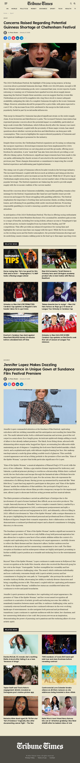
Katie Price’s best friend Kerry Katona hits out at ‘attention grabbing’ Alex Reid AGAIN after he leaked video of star (59, 720)
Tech (60, 8)
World (14, 8)
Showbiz (43, 8)
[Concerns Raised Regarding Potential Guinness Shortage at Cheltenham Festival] (40, 60)
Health (68, 8)
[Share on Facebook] (5, 38)
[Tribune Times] (40, 3)
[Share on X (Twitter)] (9, 38)
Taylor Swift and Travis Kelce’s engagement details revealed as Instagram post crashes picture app (19, 690)
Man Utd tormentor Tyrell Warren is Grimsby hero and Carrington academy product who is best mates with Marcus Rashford (58, 274)
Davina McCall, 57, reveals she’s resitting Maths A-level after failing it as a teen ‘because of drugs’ (20, 659)
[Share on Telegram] (21, 38)
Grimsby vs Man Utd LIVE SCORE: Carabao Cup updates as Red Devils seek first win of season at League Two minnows (59, 338)
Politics (24, 8)
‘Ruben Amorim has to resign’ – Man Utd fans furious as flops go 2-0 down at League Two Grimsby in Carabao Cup (58, 306)
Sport (52, 8)
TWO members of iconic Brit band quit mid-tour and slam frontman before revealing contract (58, 659)
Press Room (14, 32)
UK (7, 8)
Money (34, 8)
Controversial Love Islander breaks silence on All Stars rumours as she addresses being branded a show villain (58, 690)
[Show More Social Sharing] (25, 38)
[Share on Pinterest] (13, 38)
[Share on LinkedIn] (17, 38)
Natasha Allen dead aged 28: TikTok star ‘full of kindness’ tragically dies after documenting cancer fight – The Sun (21, 720)
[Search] (74, 3)
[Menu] (6, 3)
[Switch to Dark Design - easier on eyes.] (71, 3)
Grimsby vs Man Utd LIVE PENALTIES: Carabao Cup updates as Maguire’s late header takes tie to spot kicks (20, 306)
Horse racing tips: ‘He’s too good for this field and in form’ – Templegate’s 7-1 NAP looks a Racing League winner (21, 273)
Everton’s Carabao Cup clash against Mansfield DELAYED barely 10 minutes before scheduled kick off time (19, 337)
